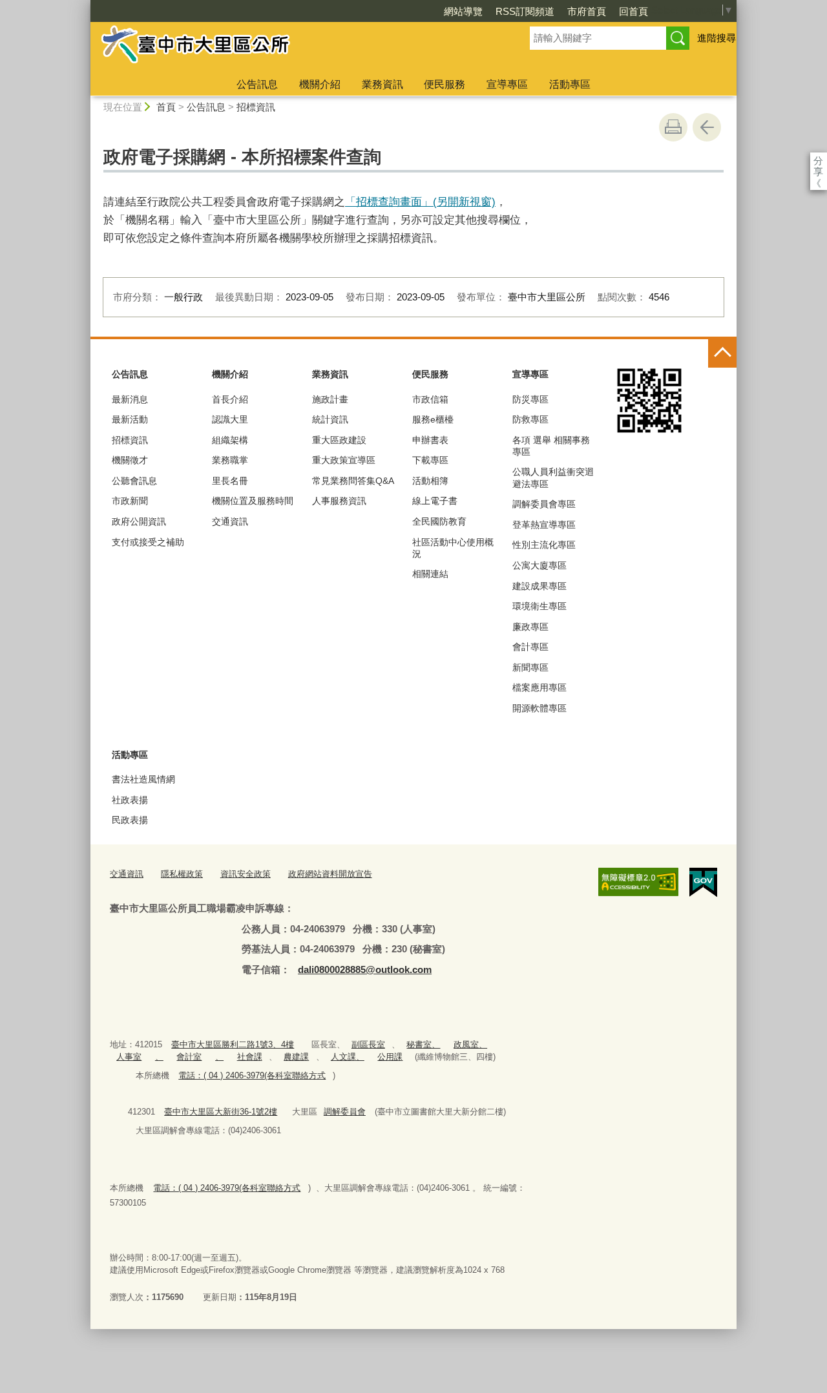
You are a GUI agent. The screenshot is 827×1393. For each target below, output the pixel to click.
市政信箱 (430, 399)
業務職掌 (230, 460)
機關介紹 (319, 84)
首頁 (166, 106)
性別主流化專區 (544, 544)
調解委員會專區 (544, 504)
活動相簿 (430, 481)
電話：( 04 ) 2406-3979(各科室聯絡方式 (252, 1075)
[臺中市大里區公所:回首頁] (294, 47)
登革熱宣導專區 (544, 524)
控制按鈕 (722, 353)
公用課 (390, 1057)
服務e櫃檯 (433, 419)
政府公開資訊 (139, 521)
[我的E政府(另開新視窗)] (703, 882)
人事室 (128, 1057)
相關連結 (430, 574)
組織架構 (230, 440)
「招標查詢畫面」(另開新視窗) (420, 201)
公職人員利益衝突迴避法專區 (553, 477)
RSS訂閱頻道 (525, 11)
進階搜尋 (716, 37)
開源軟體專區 (539, 708)
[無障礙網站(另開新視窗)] (638, 882)
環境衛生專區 (539, 606)
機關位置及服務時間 (252, 501)
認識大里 (230, 419)
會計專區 (530, 647)
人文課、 (347, 1057)
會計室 (189, 1057)
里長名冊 (230, 481)
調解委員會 (345, 1111)
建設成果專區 (539, 586)
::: (85, 5)
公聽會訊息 (134, 481)
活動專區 (570, 84)
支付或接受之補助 (148, 542)
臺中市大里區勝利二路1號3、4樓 (232, 1044)
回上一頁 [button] (707, 127)
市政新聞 (130, 501)
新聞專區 (530, 667)
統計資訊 (330, 419)
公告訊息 (257, 84)
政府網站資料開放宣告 (330, 874)
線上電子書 (434, 501)
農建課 (296, 1057)
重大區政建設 (339, 440)
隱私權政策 (182, 874)
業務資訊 (382, 84)
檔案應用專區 (539, 687)
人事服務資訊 (339, 501)
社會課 (249, 1057)
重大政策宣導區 (343, 460)
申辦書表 (430, 440)
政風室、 (470, 1044)
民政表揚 (130, 820)
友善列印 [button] (673, 127)
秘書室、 (423, 1044)
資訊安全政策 (245, 874)
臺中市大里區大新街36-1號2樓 (220, 1111)
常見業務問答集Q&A (353, 481)
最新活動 (130, 419)
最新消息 (130, 399)
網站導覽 (463, 11)
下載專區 (430, 460)
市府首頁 (586, 11)
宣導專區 (507, 84)
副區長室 (368, 1044)
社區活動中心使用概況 (453, 548)
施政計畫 (330, 399)
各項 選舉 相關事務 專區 (551, 446)
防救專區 (530, 419)
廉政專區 (530, 627)
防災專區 (530, 399)
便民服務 (444, 84)
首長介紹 (230, 399)
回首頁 (633, 11)
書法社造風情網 (143, 779)
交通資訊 (230, 521)
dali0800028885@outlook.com (365, 969)
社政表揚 (130, 800)
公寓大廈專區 (539, 565)
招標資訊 (255, 106)
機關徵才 (130, 460)
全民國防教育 (439, 521)
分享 (818, 160)
